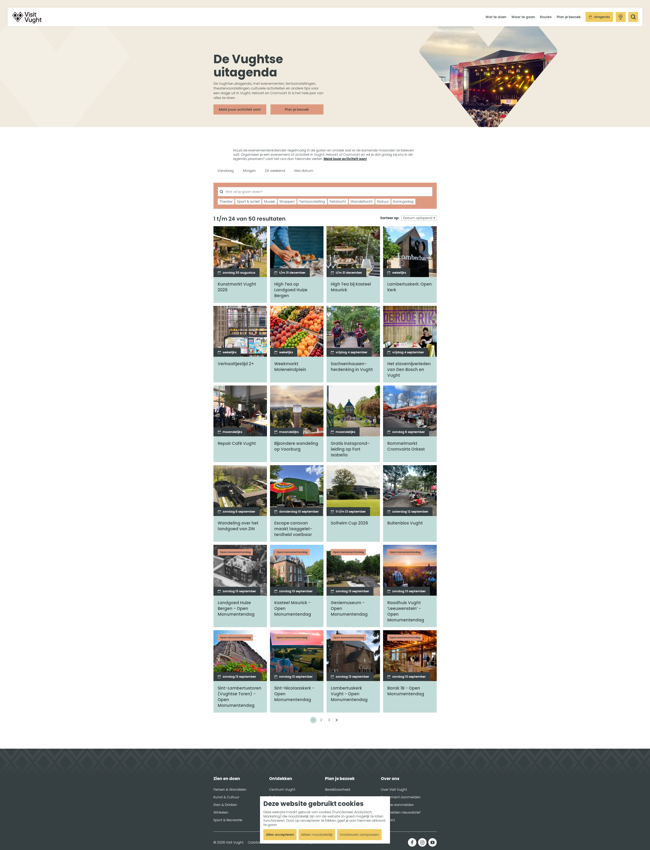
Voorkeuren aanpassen (359, 834)
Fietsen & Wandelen (229, 789)
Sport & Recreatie (227, 820)
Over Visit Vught (394, 789)
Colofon (254, 842)
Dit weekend (275, 170)
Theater (226, 201)
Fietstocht (338, 201)
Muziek (269, 201)
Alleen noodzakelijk (317, 834)
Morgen (249, 170)
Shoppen (287, 201)
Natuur (383, 201)
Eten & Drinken (225, 804)
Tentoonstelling (312, 201)
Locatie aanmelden (397, 804)
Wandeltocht (362, 201)
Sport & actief (248, 201)
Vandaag (226, 170)
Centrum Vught (282, 789)
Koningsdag (403, 201)
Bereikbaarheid (337, 789)
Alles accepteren (280, 834)
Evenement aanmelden (401, 797)
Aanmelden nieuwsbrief (400, 812)
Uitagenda (602, 17)
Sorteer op (389, 218)
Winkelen (220, 812)
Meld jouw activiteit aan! (345, 158)
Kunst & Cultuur (226, 797)
